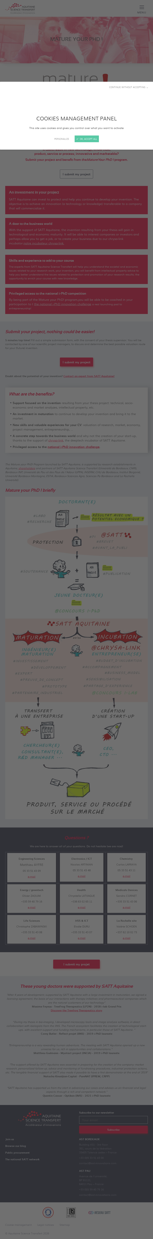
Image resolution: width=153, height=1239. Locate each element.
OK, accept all (88, 139)
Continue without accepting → (128, 87)
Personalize (61, 139)
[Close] (76, 619)
